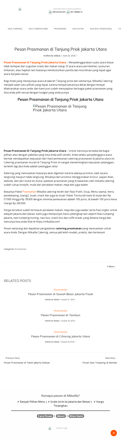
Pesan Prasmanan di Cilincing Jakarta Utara (60, 336)
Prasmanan (60, 28)
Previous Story (27, 360)
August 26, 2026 (67, 320)
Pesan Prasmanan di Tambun (60, 315)
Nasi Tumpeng (15, 28)
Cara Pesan (45, 416)
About (61, 416)
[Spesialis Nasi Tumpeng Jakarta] (66, 9)
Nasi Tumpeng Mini (38, 28)
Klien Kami (76, 416)
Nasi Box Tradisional (101, 28)
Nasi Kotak (78, 28)
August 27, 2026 (67, 299)
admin (57, 55)
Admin (56, 320)
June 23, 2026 (69, 55)
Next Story (99, 360)
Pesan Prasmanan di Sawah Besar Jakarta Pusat (60, 294)
